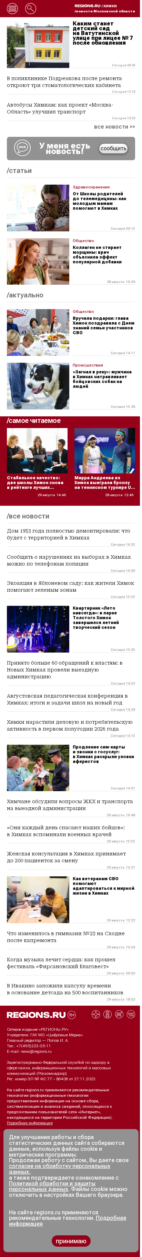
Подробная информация (30, 1123)
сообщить (113, 148)
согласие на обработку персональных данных (59, 1169)
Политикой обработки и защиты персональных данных (52, 1186)
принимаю (71, 1241)
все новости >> (114, 127)
